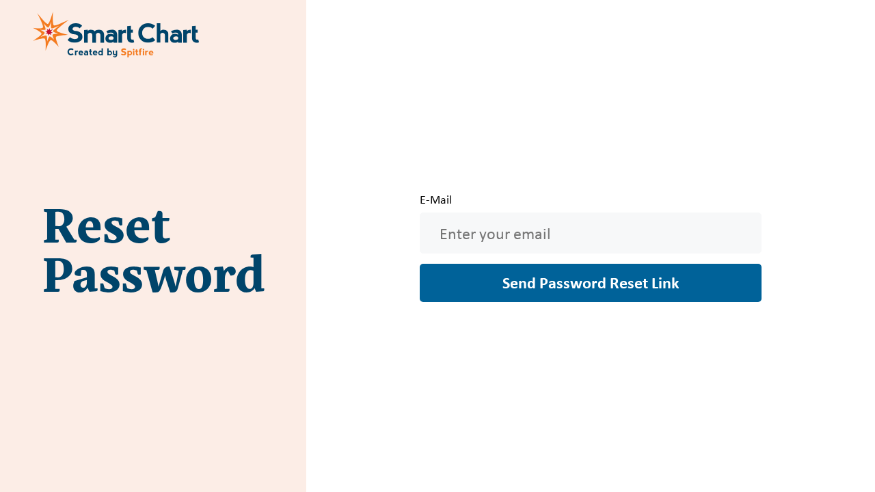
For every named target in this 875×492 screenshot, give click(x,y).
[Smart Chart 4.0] (117, 34)
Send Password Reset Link (590, 282)
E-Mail (436, 199)
